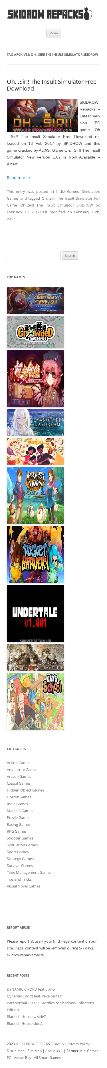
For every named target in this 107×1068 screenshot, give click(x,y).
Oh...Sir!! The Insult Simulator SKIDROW (56, 205)
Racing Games (19, 824)
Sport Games (18, 851)
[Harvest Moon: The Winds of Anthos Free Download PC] (35, 522)
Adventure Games (22, 769)
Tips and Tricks (19, 879)
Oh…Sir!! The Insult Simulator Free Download (51, 85)
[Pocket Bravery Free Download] (35, 581)
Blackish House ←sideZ (26, 1016)
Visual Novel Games (23, 886)
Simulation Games (22, 844)
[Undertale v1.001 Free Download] (35, 640)
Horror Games (19, 797)
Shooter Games (20, 838)
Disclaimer (15, 1050)
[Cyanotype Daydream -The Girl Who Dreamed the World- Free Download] (35, 434)
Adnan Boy (22, 1057)
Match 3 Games (20, 810)
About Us (52, 1050)
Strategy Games (20, 858)
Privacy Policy (78, 1043)
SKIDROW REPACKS (34, 1043)
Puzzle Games (18, 817)
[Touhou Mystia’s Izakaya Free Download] (35, 405)
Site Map (35, 1050)
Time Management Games (29, 872)
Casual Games (19, 783)
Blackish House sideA (25, 1023)
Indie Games (67, 191)
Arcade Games (19, 776)
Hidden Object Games (25, 790)
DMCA (59, 1043)
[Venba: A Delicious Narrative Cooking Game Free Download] (35, 463)
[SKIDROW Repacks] (49, 20)
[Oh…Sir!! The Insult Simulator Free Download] (42, 116)
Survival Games (20, 865)
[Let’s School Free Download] (35, 728)
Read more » (19, 177)
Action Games (18, 762)
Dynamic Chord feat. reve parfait (34, 996)
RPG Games (17, 831)
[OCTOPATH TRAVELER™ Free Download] (35, 669)
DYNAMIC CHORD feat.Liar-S (31, 989)
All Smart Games (47, 1057)
